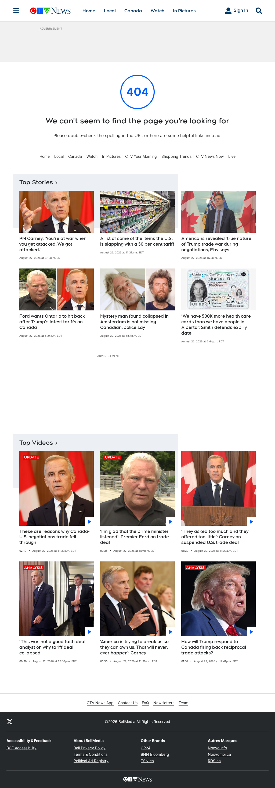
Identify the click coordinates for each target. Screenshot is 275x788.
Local (110, 10)
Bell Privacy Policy (90, 748)
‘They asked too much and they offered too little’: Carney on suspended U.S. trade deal (214, 537)
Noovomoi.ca (219, 754)
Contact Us (128, 702)
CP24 (145, 748)
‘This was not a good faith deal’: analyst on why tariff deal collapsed (53, 647)
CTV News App (100, 702)
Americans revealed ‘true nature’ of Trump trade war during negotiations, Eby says (216, 244)
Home (88, 10)
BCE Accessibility (21, 748)
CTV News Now (210, 156)
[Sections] (16, 10)
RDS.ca (214, 760)
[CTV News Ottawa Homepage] (50, 11)
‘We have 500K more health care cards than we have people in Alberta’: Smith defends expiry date (216, 324)
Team (183, 702)
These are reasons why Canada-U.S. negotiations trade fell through (54, 537)
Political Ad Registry (91, 760)
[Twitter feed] (9, 721)
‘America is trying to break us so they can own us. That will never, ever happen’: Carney (134, 647)
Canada (133, 10)
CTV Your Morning (141, 156)
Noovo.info (217, 748)
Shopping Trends (176, 156)
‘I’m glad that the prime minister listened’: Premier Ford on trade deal (134, 537)
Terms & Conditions (90, 754)
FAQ (145, 702)
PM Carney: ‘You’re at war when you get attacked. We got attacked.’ (52, 244)
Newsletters (163, 702)
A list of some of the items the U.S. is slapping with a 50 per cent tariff (137, 241)
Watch (157, 10)
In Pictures (184, 10)
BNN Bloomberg (155, 754)
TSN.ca (147, 760)
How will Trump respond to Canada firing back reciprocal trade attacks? (213, 647)
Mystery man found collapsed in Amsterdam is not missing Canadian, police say (134, 322)
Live (232, 156)
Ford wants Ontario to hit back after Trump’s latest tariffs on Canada (52, 322)
